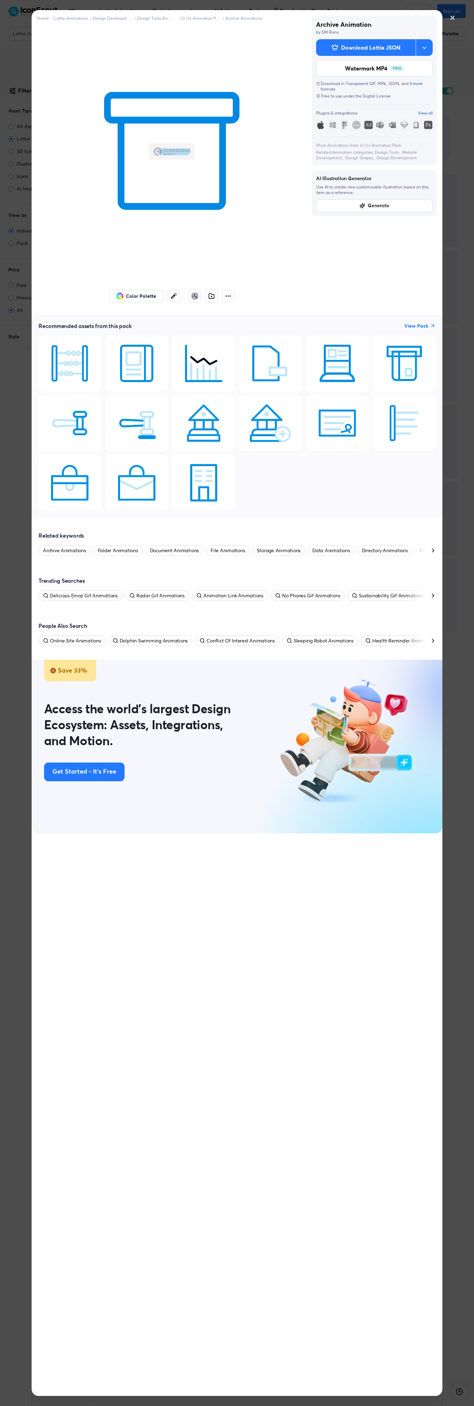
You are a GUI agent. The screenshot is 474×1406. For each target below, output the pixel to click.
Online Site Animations (75, 641)
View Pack (416, 326)
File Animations (228, 550)
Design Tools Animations (156, 18)
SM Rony (330, 32)
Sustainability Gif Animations (391, 595)
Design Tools (387, 152)
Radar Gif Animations (160, 595)
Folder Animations (118, 550)
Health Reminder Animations (404, 641)
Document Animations (174, 550)
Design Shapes (359, 157)
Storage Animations (279, 550)
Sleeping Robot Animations (324, 641)
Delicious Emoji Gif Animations (84, 595)
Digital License (377, 96)
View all (425, 113)
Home (43, 18)
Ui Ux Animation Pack (200, 18)
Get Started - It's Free (84, 772)
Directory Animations (385, 550)
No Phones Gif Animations (311, 595)
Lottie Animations (71, 18)
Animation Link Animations (233, 595)
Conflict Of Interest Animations (240, 641)
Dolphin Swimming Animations (154, 641)
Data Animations (331, 550)
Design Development (396, 157)
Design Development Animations (112, 18)
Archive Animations (243, 18)
